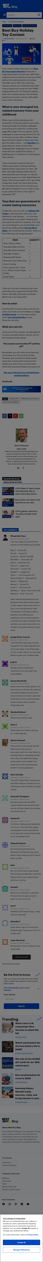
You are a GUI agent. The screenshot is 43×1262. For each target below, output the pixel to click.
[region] (21, 1238)
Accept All (21, 1242)
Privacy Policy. (33, 1235)
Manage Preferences (21, 1250)
